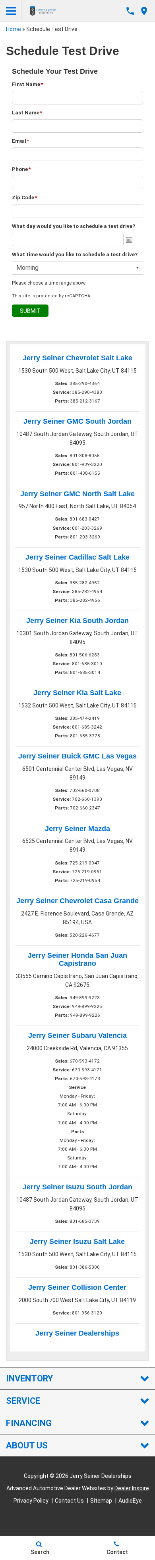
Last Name (27, 113)
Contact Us (69, 1500)
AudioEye (130, 1500)
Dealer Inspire (131, 1488)
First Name (27, 84)
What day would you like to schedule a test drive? (73, 226)
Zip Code (24, 197)
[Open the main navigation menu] (11, 11)
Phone (21, 169)
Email (20, 141)
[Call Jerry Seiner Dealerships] (130, 11)
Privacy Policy (31, 1500)
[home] (43, 10)
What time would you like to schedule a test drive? (75, 254)
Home (13, 29)
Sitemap (101, 1500)
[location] (144, 11)
